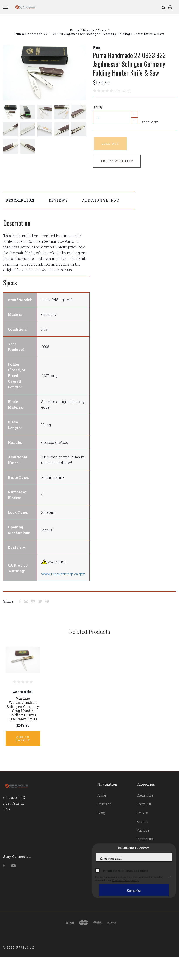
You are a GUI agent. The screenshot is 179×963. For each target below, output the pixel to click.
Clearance (145, 795)
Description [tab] (20, 200)
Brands (142, 821)
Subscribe (134, 890)
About (102, 795)
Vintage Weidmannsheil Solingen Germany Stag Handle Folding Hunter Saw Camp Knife (23, 708)
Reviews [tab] (58, 200)
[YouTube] (13, 866)
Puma (96, 47)
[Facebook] (4, 866)
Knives (142, 812)
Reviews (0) (123, 91)
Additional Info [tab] (100, 200)
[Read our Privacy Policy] (170, 877)
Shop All (143, 804)
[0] (170, 7)
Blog (101, 812)
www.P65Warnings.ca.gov (63, 574)
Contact (104, 804)
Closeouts (144, 839)
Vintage (143, 830)
